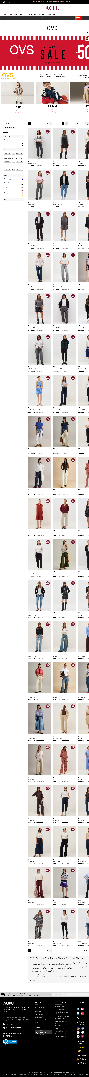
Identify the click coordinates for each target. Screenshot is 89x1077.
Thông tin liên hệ (59, 1006)
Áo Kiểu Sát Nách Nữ (34, 410)
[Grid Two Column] (66, 123)
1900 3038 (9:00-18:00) (14, 1028)
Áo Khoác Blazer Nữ (58, 738)
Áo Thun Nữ (31, 451)
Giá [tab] (5, 199)
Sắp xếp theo (80, 123)
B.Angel (52, 106)
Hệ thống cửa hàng (9, 2)
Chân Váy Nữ (31, 327)
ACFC (4, 21)
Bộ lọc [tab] (6, 124)
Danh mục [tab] (7, 136)
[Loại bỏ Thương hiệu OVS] (4, 127)
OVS (10, 21)
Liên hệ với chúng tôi (41, 1019)
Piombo (17, 106)
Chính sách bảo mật (60, 1034)
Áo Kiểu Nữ (56, 533)
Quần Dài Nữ (31, 204)
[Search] (78, 14)
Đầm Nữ (55, 163)
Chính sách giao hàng (61, 1021)
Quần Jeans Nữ (32, 163)
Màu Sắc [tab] (6, 175)
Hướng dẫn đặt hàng (61, 1009)
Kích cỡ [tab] (6, 149)
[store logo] (52, 8)
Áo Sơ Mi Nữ (31, 286)
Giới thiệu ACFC (39, 1007)
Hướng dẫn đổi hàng (61, 1031)
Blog (36, 1022)
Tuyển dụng (38, 1017)
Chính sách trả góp (60, 1028)
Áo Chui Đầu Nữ (57, 369)
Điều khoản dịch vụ (60, 1036)
